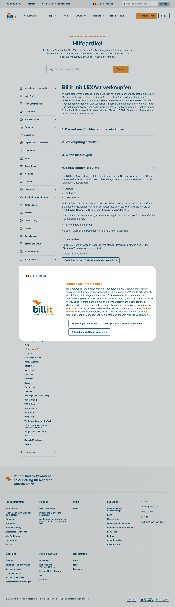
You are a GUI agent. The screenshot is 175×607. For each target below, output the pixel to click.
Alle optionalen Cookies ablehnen (89, 332)
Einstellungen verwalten (84, 323)
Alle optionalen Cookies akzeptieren (123, 323)
